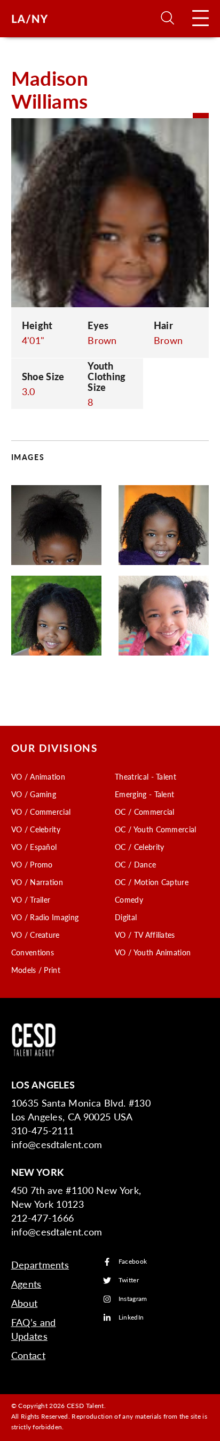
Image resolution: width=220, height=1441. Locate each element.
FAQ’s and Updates (33, 1328)
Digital (126, 917)
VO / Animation (38, 776)
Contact (28, 1355)
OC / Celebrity (139, 846)
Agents (26, 1283)
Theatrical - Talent (145, 776)
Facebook (133, 1262)
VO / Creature (35, 934)
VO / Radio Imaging (45, 917)
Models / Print (35, 969)
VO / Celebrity (35, 829)
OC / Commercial (145, 811)
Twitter (129, 1280)
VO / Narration (37, 882)
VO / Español (34, 846)
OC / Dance (135, 864)
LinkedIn (131, 1318)
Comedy (129, 899)
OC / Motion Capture (151, 882)
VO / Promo (32, 864)
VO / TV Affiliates (145, 934)
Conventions (32, 952)
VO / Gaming (34, 794)
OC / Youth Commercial (156, 829)
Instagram (133, 1299)
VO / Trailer (31, 899)
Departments (40, 1264)
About (24, 1302)
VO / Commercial (41, 811)
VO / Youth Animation (153, 952)
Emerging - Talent (144, 794)
